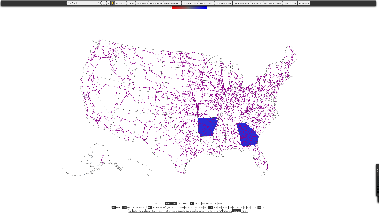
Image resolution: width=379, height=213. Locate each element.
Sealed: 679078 (142, 3)
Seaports (162, 203)
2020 (201, 207)
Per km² (163, 207)
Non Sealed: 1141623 (190, 3)
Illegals (168, 211)
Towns (179, 203)
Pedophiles (208, 211)
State (124, 207)
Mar (230, 207)
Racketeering (190, 211)
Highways (186, 203)
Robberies (181, 211)
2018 (210, 207)
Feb (226, 207)
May (238, 207)
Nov (259, 207)
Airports (168, 203)
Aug (248, 207)
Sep (252, 207)
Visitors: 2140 (121, 3)
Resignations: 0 (304, 3)
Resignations (227, 211)
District (129, 207)
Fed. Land (213, 203)
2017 (215, 207)
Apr (234, 207)
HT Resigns (236, 211)
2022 (191, 207)
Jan (223, 207)
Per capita (155, 207)
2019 (206, 207)
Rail (192, 203)
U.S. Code (245, 211)
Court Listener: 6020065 (272, 3)
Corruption (200, 211)
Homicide (162, 211)
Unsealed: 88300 (156, 3)
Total (149, 207)
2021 (196, 207)
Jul (245, 207)
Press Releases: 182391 (242, 3)
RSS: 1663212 (257, 3)
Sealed (135, 211)
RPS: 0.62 (131, 3)
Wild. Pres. (205, 203)
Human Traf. (217, 211)
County (135, 207)
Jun (242, 207)
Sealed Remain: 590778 (172, 3)
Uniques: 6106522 (206, 3)
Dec (263, 207)
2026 (172, 207)
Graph (118, 207)
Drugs (148, 211)
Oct (256, 207)
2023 (187, 207)
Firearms (155, 211)
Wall (156, 203)
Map (113, 207)
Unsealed (142, 211)
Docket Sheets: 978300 (223, 3)
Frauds (174, 211)
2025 (177, 207)
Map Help (142, 207)
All (169, 207)
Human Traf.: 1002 (289, 3)
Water (220, 203)
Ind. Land (197, 203)
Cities (174, 203)
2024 (182, 207)
